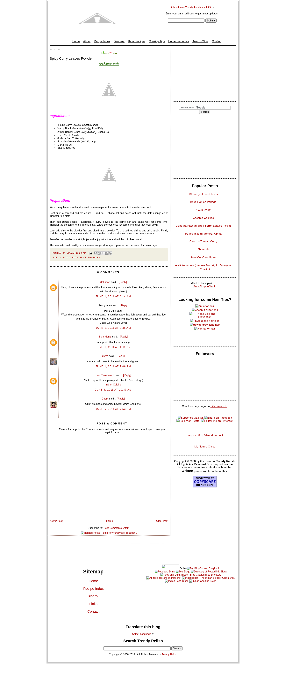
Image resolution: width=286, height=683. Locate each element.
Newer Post (56, 520)
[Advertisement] (204, 73)
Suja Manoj (105, 336)
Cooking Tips (157, 41)
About (86, 41)
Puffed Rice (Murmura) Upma (203, 233)
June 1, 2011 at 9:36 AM (113, 327)
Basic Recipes (136, 41)
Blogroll (93, 596)
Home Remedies (178, 41)
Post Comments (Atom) (117, 527)
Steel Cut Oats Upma (203, 257)
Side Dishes (70, 257)
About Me (203, 249)
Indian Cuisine (113, 384)
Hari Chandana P (105, 375)
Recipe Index (102, 41)
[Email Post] (90, 253)
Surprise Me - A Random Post (205, 435)
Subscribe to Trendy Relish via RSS (190, 7)
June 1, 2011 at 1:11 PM (113, 347)
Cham (105, 398)
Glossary (119, 41)
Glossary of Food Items (203, 194)
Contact (216, 41)
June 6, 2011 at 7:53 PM (113, 408)
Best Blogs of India (204, 286)
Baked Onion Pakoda (203, 201)
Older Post (162, 520)
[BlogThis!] (99, 253)
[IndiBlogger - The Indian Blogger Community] (208, 577)
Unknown (105, 282)
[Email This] (95, 253)
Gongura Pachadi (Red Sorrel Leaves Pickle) (203, 225)
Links (93, 604)
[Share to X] (103, 253)
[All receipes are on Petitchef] (163, 577)
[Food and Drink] (165, 571)
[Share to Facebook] (107, 253)
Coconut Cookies (203, 217)
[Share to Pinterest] (110, 253)
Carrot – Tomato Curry (203, 241)
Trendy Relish (169, 654)
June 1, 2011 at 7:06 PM (113, 366)
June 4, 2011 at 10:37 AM (113, 389)
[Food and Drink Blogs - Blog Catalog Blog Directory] (203, 568)
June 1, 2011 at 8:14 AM (113, 296)
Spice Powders (89, 257)
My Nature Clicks (204, 446)
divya (105, 355)
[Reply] (123, 282)
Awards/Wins (200, 41)
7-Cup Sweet (203, 209)
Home (76, 41)
